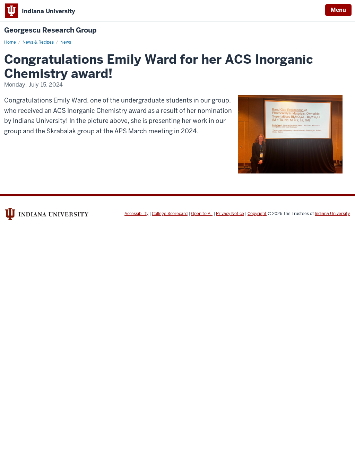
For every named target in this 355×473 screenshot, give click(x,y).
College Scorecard (170, 213)
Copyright (257, 213)
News (65, 42)
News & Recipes (38, 42)
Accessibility (136, 213)
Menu (338, 10)
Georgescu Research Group (50, 30)
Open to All (202, 213)
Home (10, 42)
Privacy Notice (230, 213)
